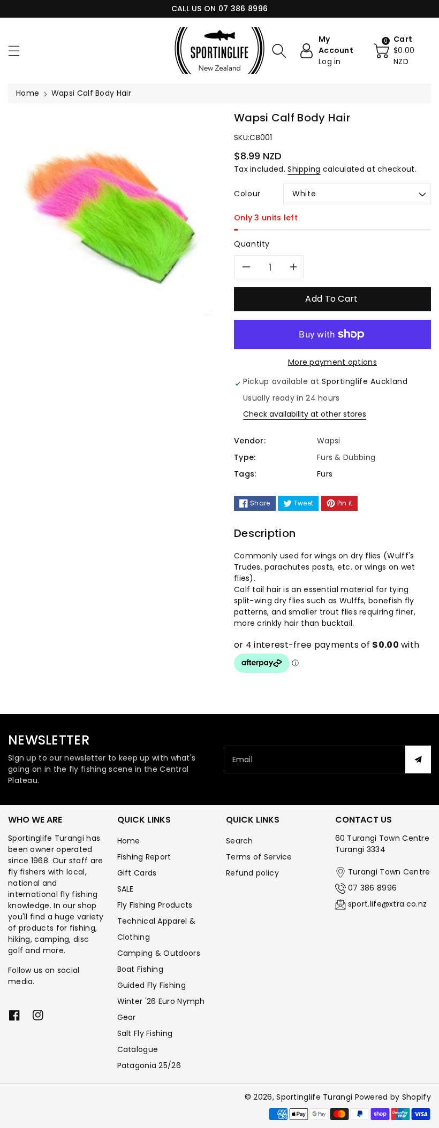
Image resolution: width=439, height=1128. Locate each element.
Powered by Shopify (393, 1097)
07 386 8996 (372, 888)
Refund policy (252, 873)
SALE (125, 889)
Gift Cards (137, 873)
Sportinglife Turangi (315, 1097)
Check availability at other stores (304, 414)
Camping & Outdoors (158, 953)
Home (27, 93)
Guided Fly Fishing (151, 985)
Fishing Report (144, 856)
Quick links (144, 820)
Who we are (35, 820)
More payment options (332, 362)
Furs (324, 474)
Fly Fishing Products (155, 905)
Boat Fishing (140, 969)
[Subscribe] (418, 759)
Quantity (252, 244)
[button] (18, 50)
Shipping (303, 169)
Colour (247, 193)
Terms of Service (259, 856)
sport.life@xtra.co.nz (387, 904)
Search (239, 840)
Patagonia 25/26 (149, 1065)
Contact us (363, 820)
